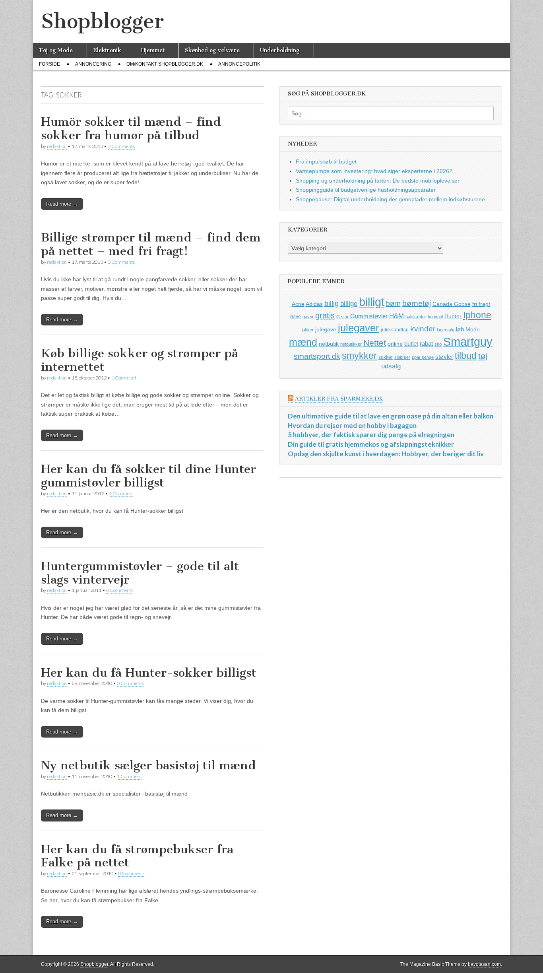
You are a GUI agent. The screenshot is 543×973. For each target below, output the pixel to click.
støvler (444, 356)
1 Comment (123, 378)
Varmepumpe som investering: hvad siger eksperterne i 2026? (374, 171)
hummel (435, 316)
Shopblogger (102, 21)
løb (460, 329)
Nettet (374, 342)
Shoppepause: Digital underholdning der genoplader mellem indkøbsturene (390, 199)
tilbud (466, 355)
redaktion (57, 146)
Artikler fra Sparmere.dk (339, 398)
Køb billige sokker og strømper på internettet (139, 360)
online (395, 344)
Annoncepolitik (239, 64)
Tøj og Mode (56, 50)
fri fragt (481, 304)
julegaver (358, 328)
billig (331, 303)
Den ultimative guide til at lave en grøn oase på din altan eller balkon (390, 416)
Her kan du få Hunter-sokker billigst (148, 673)
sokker (385, 357)
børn (393, 303)
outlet (411, 343)
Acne (298, 304)
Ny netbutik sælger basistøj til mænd (148, 765)
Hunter (453, 316)
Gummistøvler (369, 316)
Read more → (62, 204)
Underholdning (280, 50)
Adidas (314, 304)
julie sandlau (395, 330)
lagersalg (445, 329)
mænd (303, 342)
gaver (308, 316)
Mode (472, 329)
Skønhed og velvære (212, 50)
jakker (308, 329)
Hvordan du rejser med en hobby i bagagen (352, 425)
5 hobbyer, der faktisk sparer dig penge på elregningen (371, 434)
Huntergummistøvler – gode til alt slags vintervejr (140, 573)
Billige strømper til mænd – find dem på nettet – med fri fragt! (151, 244)
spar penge (423, 357)
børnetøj (416, 303)
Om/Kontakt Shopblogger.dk (164, 64)
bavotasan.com (484, 964)
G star (342, 316)
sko (438, 344)
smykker (359, 355)
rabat (426, 343)
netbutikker (351, 344)
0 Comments (121, 146)
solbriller (402, 357)
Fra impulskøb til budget (326, 161)
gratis (325, 315)
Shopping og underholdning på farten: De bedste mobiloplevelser (378, 180)
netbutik (329, 344)
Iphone (477, 315)
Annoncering (93, 64)
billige (348, 303)
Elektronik (107, 50)
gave (295, 316)
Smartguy (468, 341)
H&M (396, 316)
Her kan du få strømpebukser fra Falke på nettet (137, 856)
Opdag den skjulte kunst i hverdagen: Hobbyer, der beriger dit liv (386, 454)
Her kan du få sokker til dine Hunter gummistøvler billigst (148, 476)
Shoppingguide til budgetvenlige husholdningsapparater (366, 190)
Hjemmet (153, 50)
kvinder (422, 329)
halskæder (415, 316)
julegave (325, 329)
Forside (49, 64)
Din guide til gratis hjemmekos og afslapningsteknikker (371, 444)
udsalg (391, 366)
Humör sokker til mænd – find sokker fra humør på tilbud (131, 128)
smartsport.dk (317, 356)
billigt (371, 301)
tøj (483, 355)
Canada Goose (451, 304)
